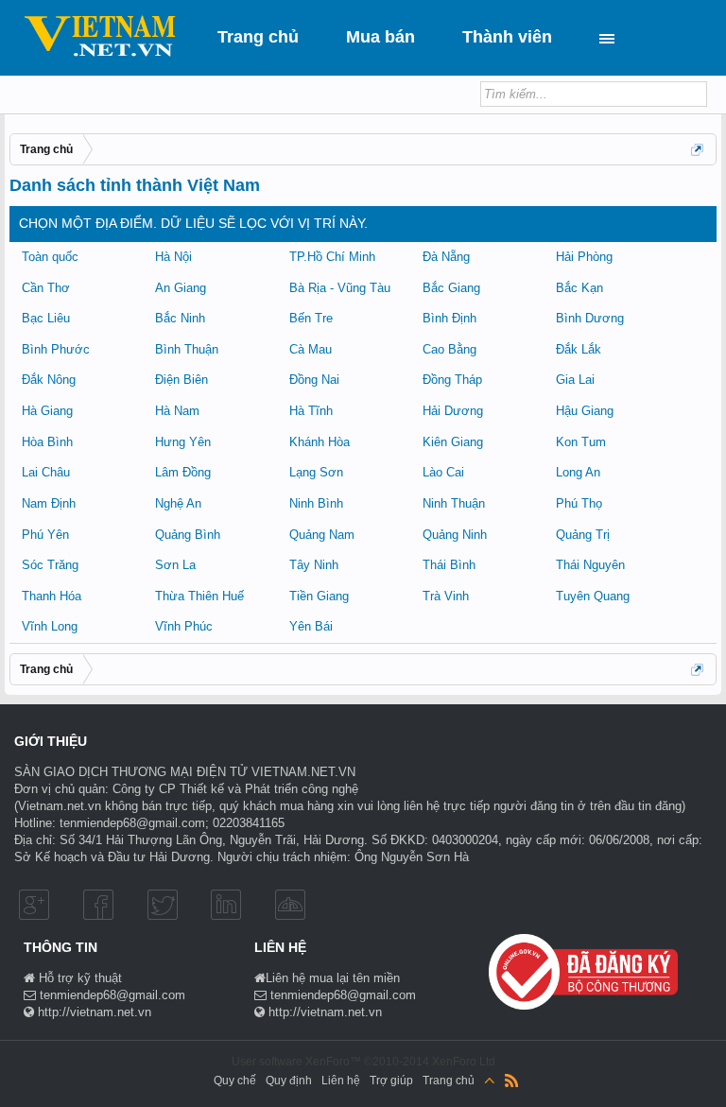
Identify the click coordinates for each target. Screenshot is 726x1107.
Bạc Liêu (46, 318)
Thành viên (507, 36)
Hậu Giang (585, 411)
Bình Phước (56, 349)
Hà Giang (47, 411)
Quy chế (235, 1080)
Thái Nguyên (590, 565)
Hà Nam (177, 411)
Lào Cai (443, 472)
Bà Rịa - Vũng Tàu (339, 288)
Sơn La (175, 565)
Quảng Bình (187, 535)
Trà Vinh (446, 596)
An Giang (180, 288)
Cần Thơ (46, 288)
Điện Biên (181, 379)
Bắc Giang (451, 288)
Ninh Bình (316, 503)
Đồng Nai (314, 379)
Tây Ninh (313, 565)
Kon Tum (581, 442)
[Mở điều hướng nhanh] (698, 151)
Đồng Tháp (452, 379)
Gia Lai (575, 379)
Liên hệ (340, 1080)
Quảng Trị (583, 535)
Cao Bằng (449, 349)
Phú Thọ (579, 503)
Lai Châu (46, 472)
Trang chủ (258, 36)
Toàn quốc (50, 257)
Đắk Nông (49, 379)
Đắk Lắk (578, 349)
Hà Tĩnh (311, 411)
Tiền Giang (319, 596)
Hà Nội (173, 257)
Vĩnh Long (50, 626)
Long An (578, 472)
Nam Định (49, 503)
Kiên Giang (453, 442)
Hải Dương (453, 411)
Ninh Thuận (454, 503)
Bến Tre (311, 318)
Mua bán (380, 36)
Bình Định (449, 318)
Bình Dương (590, 318)
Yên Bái (311, 626)
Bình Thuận (186, 349)
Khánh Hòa (319, 442)
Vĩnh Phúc (184, 626)
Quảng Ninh (455, 535)
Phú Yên (45, 535)
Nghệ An (178, 503)
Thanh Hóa (51, 596)
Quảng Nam (321, 535)
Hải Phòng (584, 257)
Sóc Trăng (50, 565)
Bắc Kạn (579, 288)
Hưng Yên (183, 442)
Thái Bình (449, 565)
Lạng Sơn (316, 472)
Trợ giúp (391, 1080)
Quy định (289, 1080)
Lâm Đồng (183, 472)
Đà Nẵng (446, 257)
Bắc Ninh (180, 318)
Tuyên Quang (593, 596)
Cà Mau (310, 349)
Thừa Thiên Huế (199, 596)
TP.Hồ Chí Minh (332, 257)
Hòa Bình (47, 442)
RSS (511, 1080)
